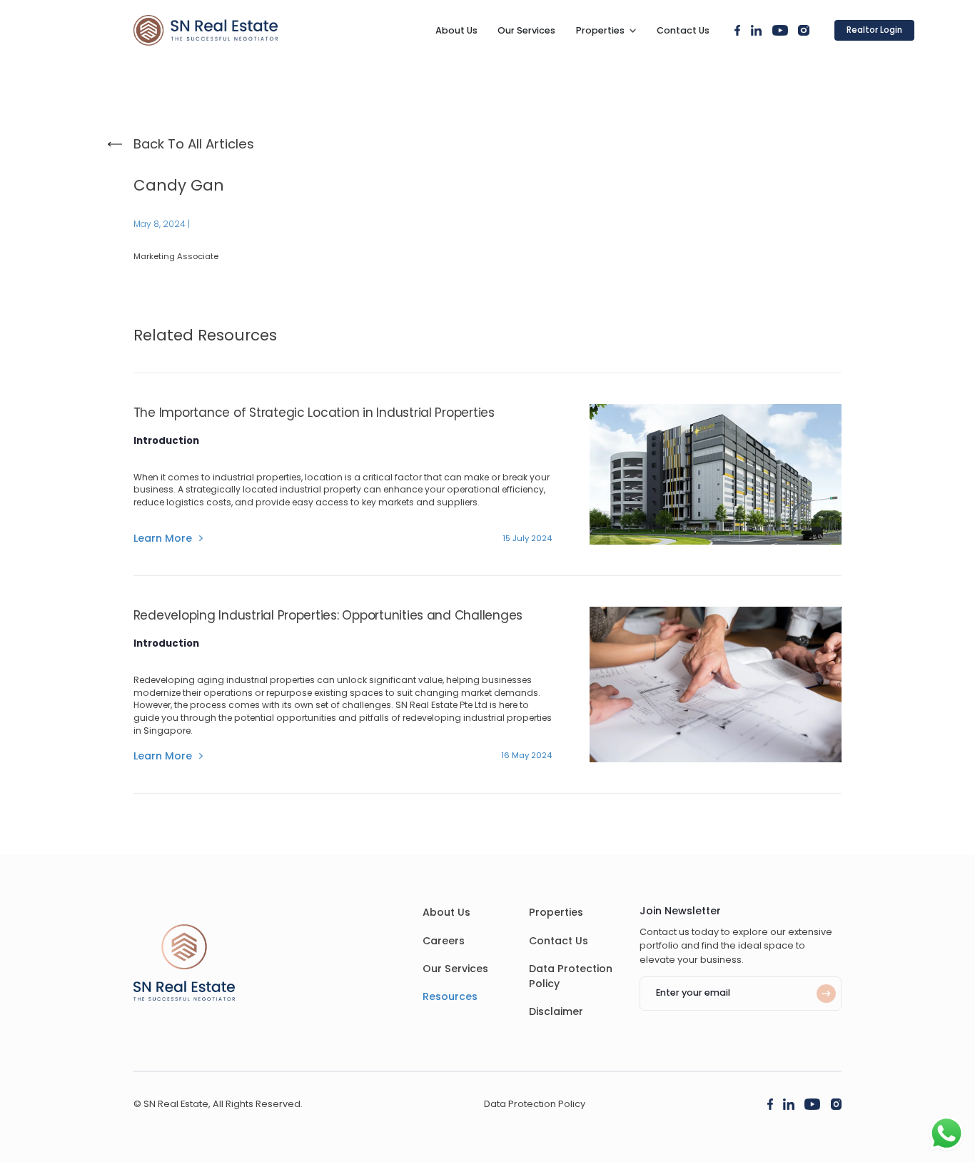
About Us (456, 30)
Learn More (162, 538)
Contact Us (683, 30)
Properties (600, 30)
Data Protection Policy (534, 1104)
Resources (450, 996)
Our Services (526, 30)
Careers (444, 941)
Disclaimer (556, 1011)
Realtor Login (874, 30)
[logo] (205, 30)
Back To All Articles (193, 144)
